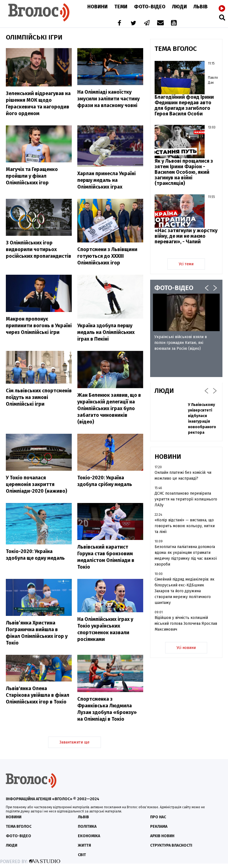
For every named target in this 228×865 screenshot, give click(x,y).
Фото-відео (18, 836)
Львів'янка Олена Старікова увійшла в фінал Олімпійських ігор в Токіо (37, 695)
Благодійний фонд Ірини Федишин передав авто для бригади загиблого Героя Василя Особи (184, 105)
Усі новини (186, 647)
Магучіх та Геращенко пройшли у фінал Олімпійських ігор (32, 176)
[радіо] (222, 8)
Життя (84, 845)
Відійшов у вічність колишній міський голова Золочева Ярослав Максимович (186, 623)
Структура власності (171, 845)
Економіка (89, 836)
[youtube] (174, 23)
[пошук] (222, 17)
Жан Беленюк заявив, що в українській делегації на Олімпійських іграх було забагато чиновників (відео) (109, 408)
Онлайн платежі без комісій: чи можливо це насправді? (183, 475)
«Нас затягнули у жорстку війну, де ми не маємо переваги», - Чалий (186, 236)
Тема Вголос (18, 826)
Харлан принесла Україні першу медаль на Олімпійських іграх (106, 180)
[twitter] (133, 23)
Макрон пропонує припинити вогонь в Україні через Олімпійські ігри (39, 325)
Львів (201, 7)
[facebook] (118, 23)
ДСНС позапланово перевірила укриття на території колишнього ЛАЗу (186, 499)
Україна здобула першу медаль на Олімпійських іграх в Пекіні (106, 332)
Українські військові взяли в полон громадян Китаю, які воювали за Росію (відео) (180, 342)
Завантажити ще (75, 742)
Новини (97, 7)
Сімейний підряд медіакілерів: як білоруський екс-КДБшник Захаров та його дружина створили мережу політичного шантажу (184, 591)
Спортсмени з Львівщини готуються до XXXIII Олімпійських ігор (107, 256)
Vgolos (39, 12)
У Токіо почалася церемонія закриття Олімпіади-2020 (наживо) (36, 484)
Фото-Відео (149, 7)
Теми (120, 7)
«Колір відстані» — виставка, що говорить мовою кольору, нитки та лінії (185, 526)
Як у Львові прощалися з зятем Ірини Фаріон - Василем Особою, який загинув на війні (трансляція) (184, 172)
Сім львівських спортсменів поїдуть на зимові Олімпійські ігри (39, 397)
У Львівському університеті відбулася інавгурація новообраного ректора (202, 418)
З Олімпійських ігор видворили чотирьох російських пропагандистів (38, 249)
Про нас (158, 817)
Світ (82, 854)
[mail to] (160, 23)
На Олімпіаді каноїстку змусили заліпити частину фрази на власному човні (108, 98)
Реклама (158, 826)
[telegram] (147, 23)
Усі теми (186, 264)
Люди (179, 7)
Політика (87, 826)
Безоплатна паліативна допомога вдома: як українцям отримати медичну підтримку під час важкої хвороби (186, 555)
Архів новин (162, 836)
